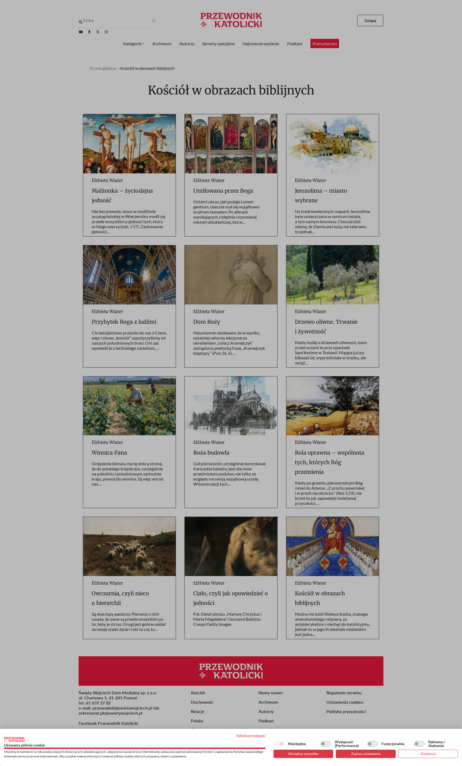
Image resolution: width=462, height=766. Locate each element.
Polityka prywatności (250, 735)
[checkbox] (279, 743)
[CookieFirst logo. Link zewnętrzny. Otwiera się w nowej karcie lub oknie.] (14, 739)
